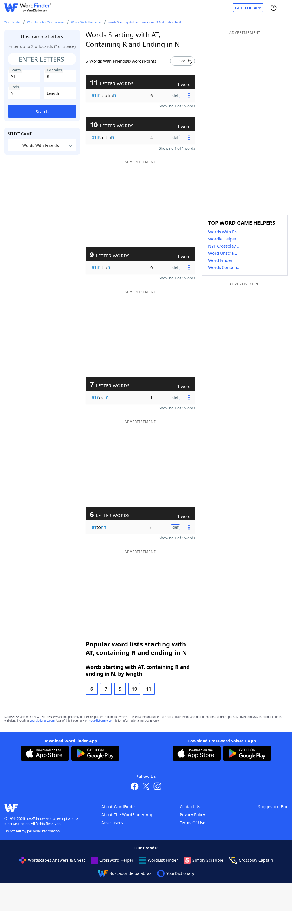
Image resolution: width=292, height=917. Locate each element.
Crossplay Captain (256, 860)
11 (148, 689)
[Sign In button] (273, 8)
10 (134, 689)
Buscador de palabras (130, 873)
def (175, 95)
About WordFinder (118, 806)
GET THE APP (248, 8)
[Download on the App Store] (45, 754)
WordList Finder (163, 860)
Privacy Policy (192, 814)
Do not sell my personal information (32, 831)
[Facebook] (134, 787)
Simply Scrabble (207, 860)
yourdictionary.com (42, 720)
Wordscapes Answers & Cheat (56, 860)
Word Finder (12, 22)
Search (42, 111)
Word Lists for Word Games (46, 22)
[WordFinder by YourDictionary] (27, 7)
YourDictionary (180, 873)
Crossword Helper (116, 860)
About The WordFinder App (127, 814)
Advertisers (112, 822)
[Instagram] (157, 787)
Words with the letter (86, 22)
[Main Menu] (285, 8)
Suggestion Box (273, 806)
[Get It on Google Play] (95, 754)
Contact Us (190, 806)
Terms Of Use (192, 822)
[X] (146, 787)
